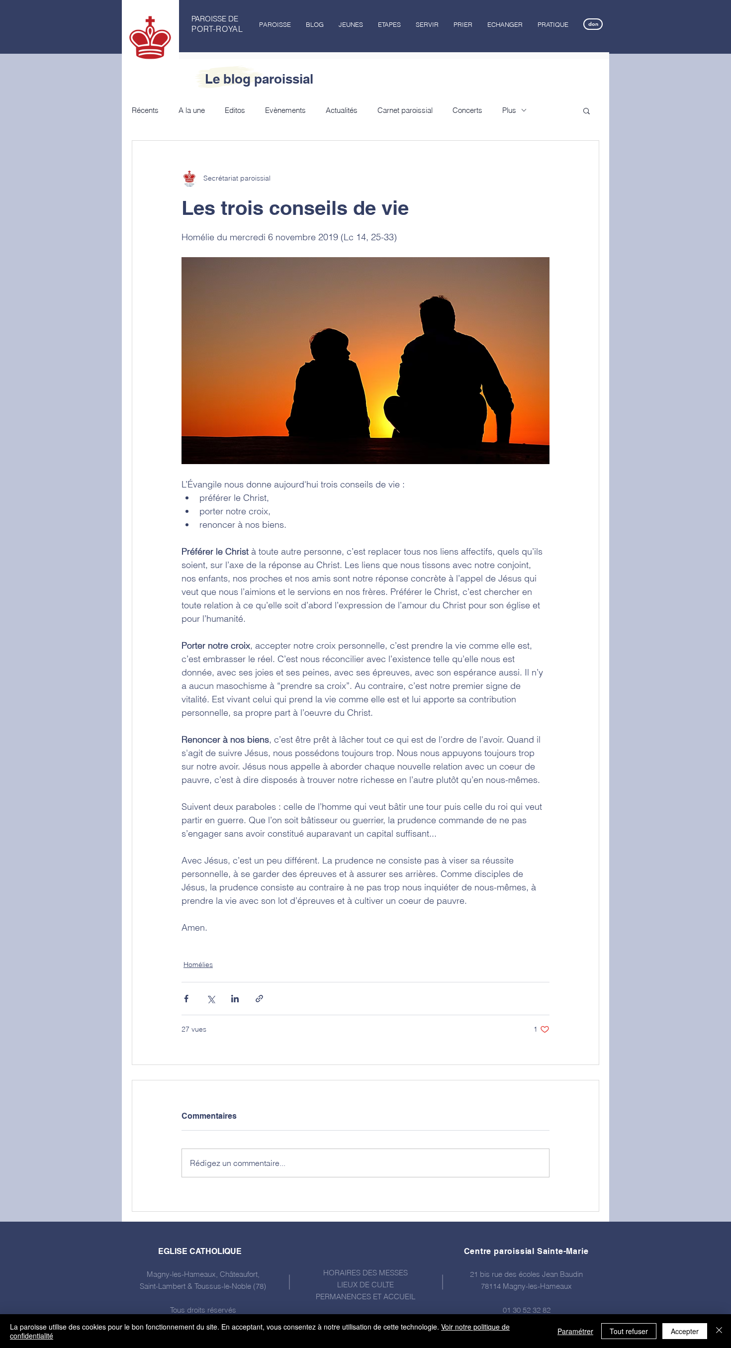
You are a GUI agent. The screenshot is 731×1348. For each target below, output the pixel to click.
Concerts (467, 110)
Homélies (198, 964)
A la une (192, 110)
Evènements (285, 110)
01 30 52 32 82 (526, 1310)
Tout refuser (629, 1331)
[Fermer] (719, 1331)
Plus (509, 110)
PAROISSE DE (214, 18)
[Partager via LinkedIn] (235, 998)
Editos (235, 110)
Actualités (342, 110)
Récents (145, 110)
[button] (275, 24)
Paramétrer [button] (575, 1331)
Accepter (685, 1331)
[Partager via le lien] (259, 998)
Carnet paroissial (405, 110)
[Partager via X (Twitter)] (210, 998)
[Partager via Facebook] (186, 998)
